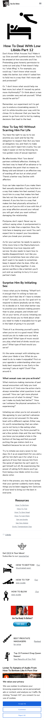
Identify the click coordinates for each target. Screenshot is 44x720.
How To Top (22, 509)
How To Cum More (22, 516)
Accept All (22, 704)
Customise (22, 710)
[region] (22, 699)
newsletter (24, 556)
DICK (9, 553)
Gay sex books (22, 519)
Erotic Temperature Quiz (22, 526)
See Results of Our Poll (25, 659)
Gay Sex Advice (22, 523)
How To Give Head (22, 512)
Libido (8, 534)
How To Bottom (22, 505)
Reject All (22, 715)
